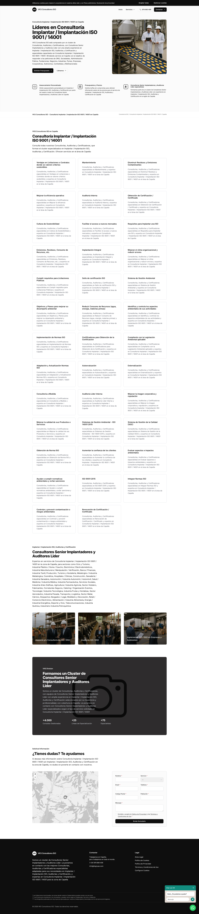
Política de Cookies (142, 860)
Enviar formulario (139, 821)
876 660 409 (146, 9)
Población (145, 794)
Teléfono (144, 785)
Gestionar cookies (160, 3)
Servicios (129, 9)
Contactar (159, 9)
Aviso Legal (139, 857)
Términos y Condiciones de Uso (146, 867)
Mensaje (118, 803)
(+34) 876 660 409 (96, 863)
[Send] (192, 899)
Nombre (118, 776)
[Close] (193, 887)
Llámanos (60, 70)
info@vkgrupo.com (96, 866)
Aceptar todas (144, 3)
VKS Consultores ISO (46, 9)
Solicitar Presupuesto (41, 70)
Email (117, 785)
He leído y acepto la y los (138, 815)
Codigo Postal (120, 794)
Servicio (144, 776)
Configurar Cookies (142, 870)
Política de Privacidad (139, 814)
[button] (65, 797)
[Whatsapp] (193, 908)
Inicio (121, 9)
